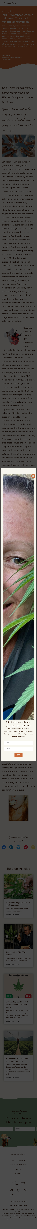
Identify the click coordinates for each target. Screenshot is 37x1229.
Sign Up (18, 755)
